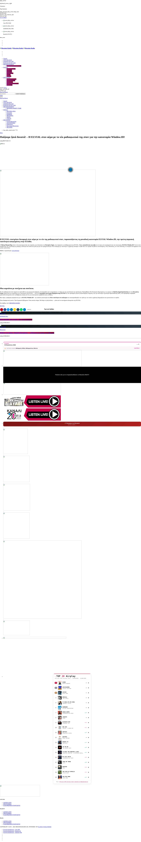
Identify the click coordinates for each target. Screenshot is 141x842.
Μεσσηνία (2, 329)
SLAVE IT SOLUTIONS (44, 827)
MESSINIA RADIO (14, 303)
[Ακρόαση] (60, 683)
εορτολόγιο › (137, 348)
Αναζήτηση (20, 93)
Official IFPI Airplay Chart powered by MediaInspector (73, 781)
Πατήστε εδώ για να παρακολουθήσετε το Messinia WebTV (72, 375)
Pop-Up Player (4, 92)
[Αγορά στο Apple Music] (88, 683)
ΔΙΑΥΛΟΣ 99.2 (4, 316)
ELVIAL (2, 306)
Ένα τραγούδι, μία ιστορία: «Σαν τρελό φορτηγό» (16, 319)
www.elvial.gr (15, 250)
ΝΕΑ (1, 133)
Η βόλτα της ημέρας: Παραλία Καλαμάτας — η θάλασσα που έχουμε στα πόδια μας (27, 333)
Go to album (3, 17)
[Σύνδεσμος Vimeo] (17, 48)
